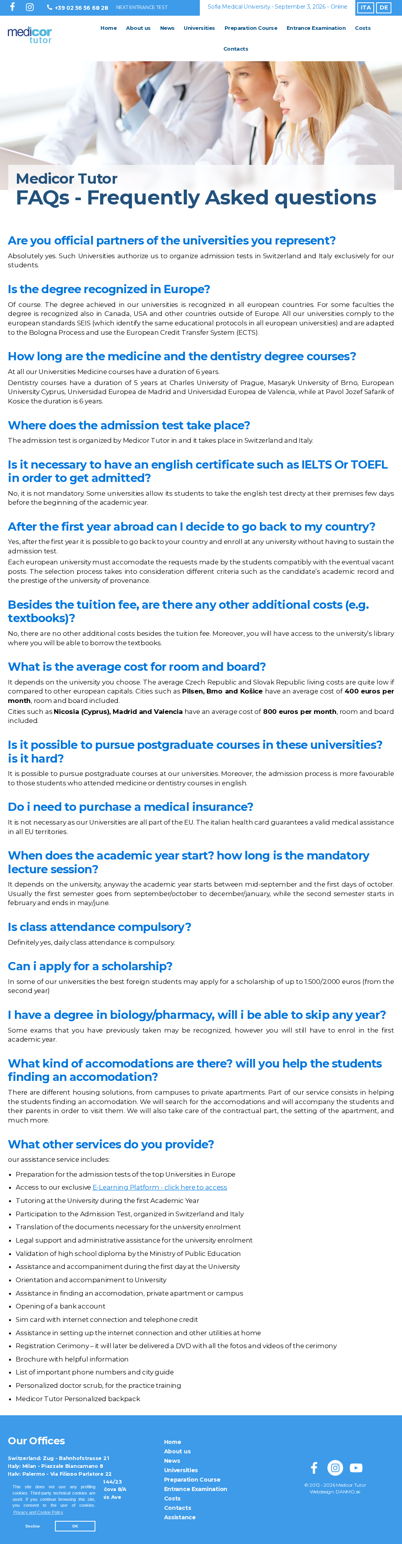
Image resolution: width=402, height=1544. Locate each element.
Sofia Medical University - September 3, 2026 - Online (277, 7)
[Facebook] (14, 8)
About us (138, 28)
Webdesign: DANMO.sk (335, 1492)
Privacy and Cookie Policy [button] (38, 1512)
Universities (199, 28)
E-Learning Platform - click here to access (160, 1187)
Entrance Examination (316, 28)
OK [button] (75, 1526)
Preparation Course (251, 28)
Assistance (180, 1517)
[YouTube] (356, 1468)
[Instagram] (31, 8)
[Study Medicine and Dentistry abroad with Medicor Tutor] (44, 38)
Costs (363, 28)
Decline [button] (33, 1526)
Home (108, 28)
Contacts (236, 49)
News (167, 28)
